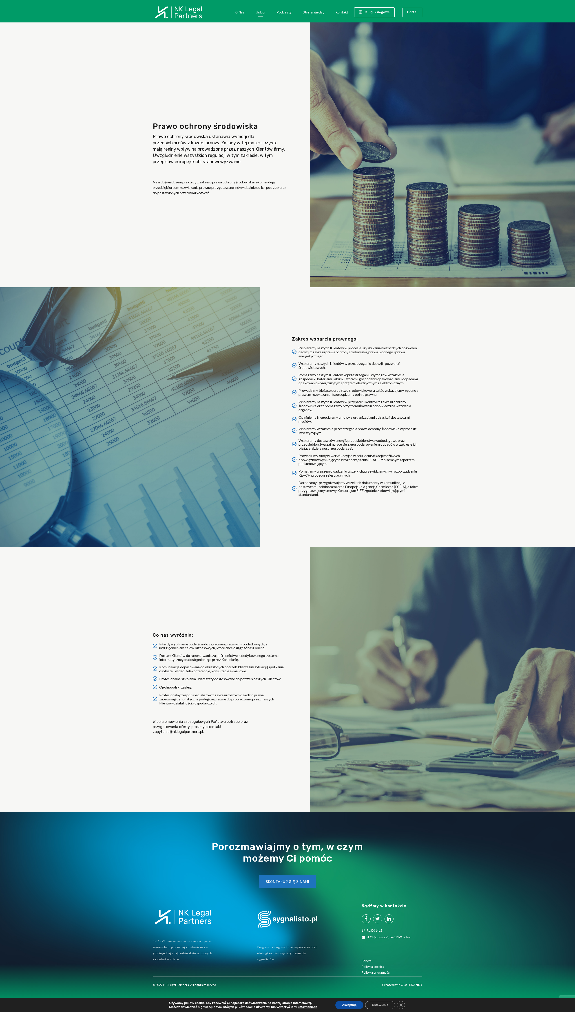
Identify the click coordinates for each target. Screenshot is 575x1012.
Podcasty (284, 12)
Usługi (260, 12)
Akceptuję (349, 1005)
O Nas (239, 12)
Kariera (367, 961)
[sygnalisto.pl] (287, 919)
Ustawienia (380, 1005)
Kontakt (342, 12)
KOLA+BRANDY (410, 985)
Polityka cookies (373, 966)
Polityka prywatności (376, 972)
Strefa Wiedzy (313, 12)
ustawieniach (307, 1007)
